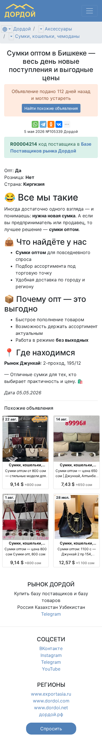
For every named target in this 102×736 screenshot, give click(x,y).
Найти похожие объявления (51, 108)
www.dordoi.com (51, 701)
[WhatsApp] (35, 124)
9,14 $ (25, 484)
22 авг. (11, 419)
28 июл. (62, 497)
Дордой (22, 29)
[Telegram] (43, 124)
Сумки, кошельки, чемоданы (47, 36)
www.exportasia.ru (51, 694)
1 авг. (9, 497)
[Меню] (89, 11)
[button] (51, 728)
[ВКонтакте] (59, 124)
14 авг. (61, 419)
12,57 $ (76, 562)
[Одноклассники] (51, 124)
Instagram (51, 655)
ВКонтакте (51, 648)
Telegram (51, 614)
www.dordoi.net (51, 707)
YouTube (51, 669)
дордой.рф (51, 714)
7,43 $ (76, 484)
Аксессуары (58, 29)
